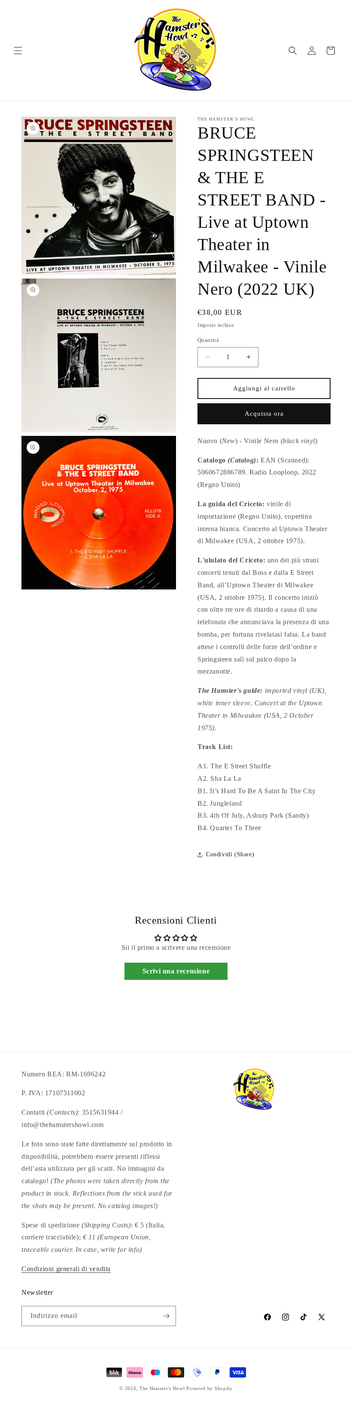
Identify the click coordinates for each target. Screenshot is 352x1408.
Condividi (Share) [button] (230, 854)
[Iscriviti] (166, 1316)
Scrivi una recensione (176, 971)
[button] (18, 50)
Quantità (208, 340)
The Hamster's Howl (162, 1388)
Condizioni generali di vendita (66, 1268)
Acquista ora (264, 413)
